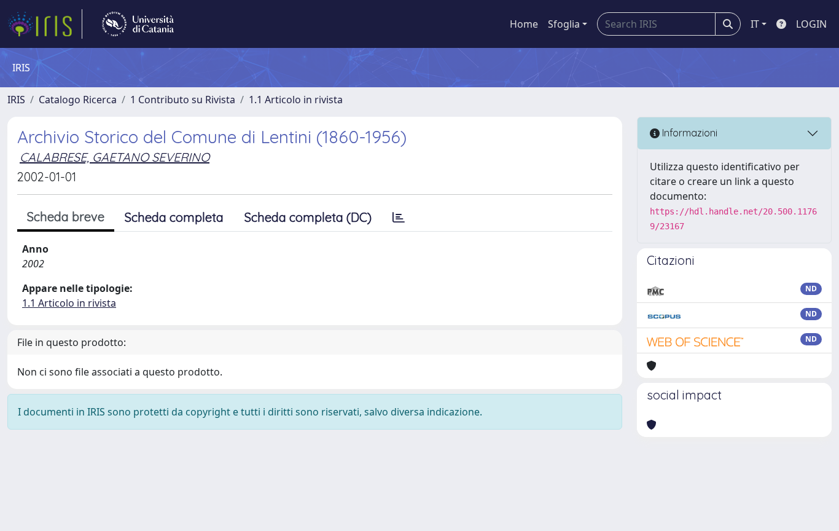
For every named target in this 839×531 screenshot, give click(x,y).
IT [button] (755, 24)
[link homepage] (44, 24)
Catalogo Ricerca (78, 99)
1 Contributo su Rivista (182, 99)
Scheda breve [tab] (65, 216)
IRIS (16, 99)
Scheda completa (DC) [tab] (308, 217)
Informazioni (688, 133)
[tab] (398, 217)
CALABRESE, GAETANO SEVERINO (114, 157)
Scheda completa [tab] (174, 217)
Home (524, 24)
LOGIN (811, 24)
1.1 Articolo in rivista (296, 99)
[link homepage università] (138, 24)
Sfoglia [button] (564, 24)
